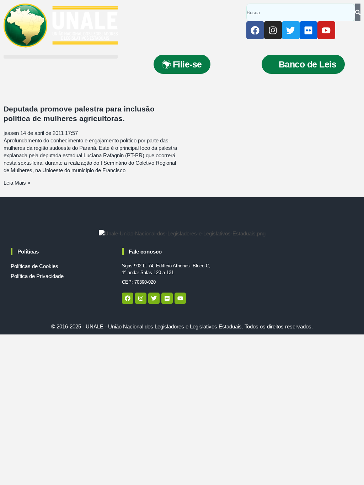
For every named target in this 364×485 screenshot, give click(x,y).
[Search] (357, 12)
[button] (61, 57)
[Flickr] (308, 30)
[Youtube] (326, 30)
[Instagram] (273, 30)
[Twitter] (291, 30)
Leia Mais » (17, 183)
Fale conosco (145, 252)
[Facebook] (255, 30)
